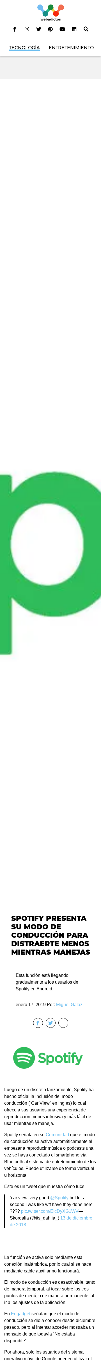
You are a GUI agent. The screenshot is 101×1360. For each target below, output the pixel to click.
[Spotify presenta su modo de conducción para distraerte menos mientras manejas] (50, 520)
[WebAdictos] (50, 12)
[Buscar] (86, 29)
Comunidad (57, 1134)
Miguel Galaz (69, 1004)
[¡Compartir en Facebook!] (38, 1023)
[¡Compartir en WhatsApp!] (63, 1023)
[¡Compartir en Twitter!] (51, 1023)
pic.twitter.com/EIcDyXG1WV (50, 1211)
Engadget (20, 1313)
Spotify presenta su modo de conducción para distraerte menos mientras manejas (50, 935)
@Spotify (59, 1197)
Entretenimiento (71, 47)
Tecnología (24, 47)
